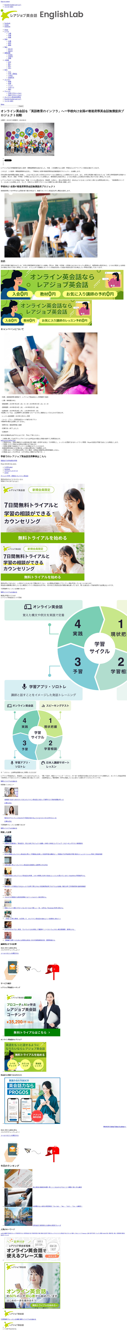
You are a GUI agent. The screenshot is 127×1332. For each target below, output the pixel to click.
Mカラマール (68, 1233)
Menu (2, 104)
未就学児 (11, 77)
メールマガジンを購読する (10, 953)
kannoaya (84, 1233)
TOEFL (10, 56)
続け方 (10, 49)
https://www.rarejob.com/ (8, 440)
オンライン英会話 (22, 476)
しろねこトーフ (78, 1233)
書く (9, 64)
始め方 (10, 51)
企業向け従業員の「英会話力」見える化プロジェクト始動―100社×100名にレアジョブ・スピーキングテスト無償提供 (43, 843)
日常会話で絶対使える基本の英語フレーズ (47, 1225)
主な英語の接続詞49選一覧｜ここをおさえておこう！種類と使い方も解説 (57, 1187)
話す (9, 62)
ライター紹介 (8, 7)
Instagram (7, 26)
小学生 (10, 75)
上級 (9, 33)
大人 (9, 72)
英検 (9, 58)
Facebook (7, 23)
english (2, 1233)
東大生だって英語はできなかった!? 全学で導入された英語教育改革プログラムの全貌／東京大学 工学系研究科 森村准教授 (45, 886)
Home (6, 29)
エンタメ (7, 79)
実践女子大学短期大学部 (9, 460)
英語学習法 (35, 1233)
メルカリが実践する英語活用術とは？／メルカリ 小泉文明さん (25, 897)
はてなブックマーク (11, 471)
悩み (5, 47)
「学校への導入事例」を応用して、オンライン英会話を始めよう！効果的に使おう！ (32, 918)
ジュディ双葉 (99, 1233)
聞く (9, 66)
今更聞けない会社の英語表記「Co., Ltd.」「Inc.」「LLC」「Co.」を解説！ (57, 1206)
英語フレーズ (51, 1233)
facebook (7, 469)
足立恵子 (45, 1233)
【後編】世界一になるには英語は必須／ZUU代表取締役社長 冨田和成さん (29, 940)
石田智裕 (119, 1233)
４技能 (6, 60)
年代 (5, 70)
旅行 (9, 89)
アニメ (10, 85)
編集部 (6, 1233)
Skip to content (5, 1)
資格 (110, 1233)
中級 (9, 35)
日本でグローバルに (15, 93)
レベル (6, 31)
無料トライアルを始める (9, 592)
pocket (6, 472)
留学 (9, 43)
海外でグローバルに (15, 95)
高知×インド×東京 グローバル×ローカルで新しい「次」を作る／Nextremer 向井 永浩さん (33, 908)
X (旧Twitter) (8, 467)
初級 (9, 37)
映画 (9, 81)
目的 (5, 39)
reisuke (104, 1233)
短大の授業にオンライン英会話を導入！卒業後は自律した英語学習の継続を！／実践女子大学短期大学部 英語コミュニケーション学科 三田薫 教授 (53, 854)
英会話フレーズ (12, 1233)
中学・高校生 (12, 74)
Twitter (6, 25)
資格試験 (7, 53)
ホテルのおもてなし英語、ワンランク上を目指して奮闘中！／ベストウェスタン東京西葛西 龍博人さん (40, 929)
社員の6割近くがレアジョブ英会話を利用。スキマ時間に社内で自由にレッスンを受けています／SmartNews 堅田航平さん (44, 875)
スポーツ (11, 87)
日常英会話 (26, 1233)
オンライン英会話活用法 (12, 97)
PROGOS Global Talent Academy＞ (114, 1126)
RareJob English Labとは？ (12, 5)
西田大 (123, 1233)
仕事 (9, 41)
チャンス (7, 91)
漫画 (72, 1233)
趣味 (9, 45)
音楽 (9, 83)
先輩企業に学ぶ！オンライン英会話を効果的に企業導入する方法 (26, 865)
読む (9, 68)
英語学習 (18, 1233)
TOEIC (10, 55)
